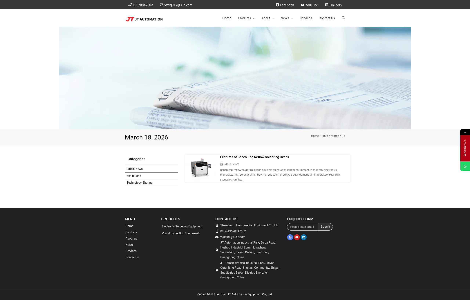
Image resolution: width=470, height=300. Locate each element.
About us (131, 238)
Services (131, 251)
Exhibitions (134, 176)
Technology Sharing (140, 182)
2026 (324, 136)
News (129, 244)
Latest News (135, 169)
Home (315, 136)
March (335, 136)
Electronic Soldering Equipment (182, 226)
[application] (253, 18)
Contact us (133, 257)
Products (131, 232)
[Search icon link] (343, 18)
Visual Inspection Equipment (180, 233)
